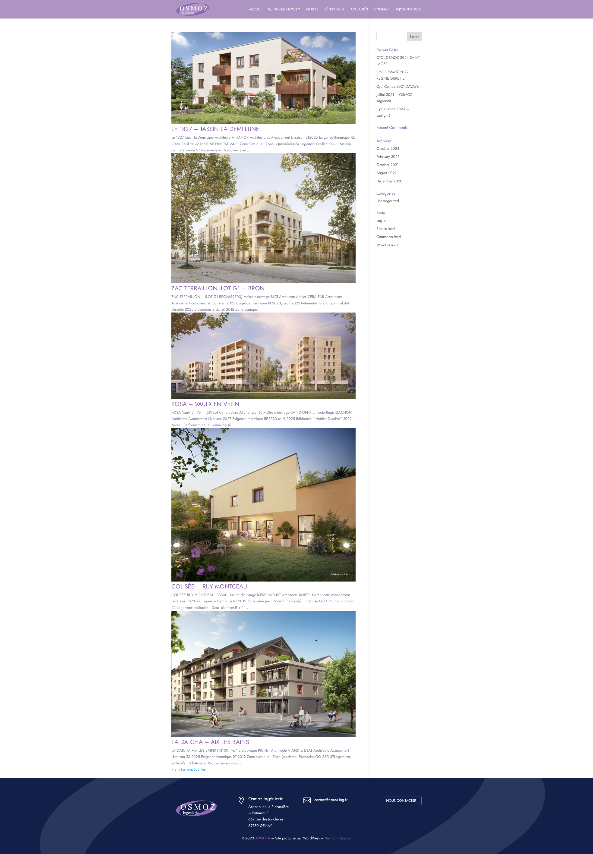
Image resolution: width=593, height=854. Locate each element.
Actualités (359, 10)
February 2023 (388, 156)
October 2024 (387, 148)
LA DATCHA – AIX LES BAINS (210, 742)
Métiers (312, 10)
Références (334, 10)
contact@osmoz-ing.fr (330, 799)
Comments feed (388, 236)
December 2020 (389, 181)
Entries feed (385, 228)
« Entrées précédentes (188, 769)
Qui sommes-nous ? (284, 10)
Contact (381, 10)
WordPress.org (388, 245)
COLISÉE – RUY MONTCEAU (209, 586)
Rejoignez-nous (408, 10)
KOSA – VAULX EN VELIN (205, 404)
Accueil (255, 10)
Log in (381, 220)
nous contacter (401, 800)
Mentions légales (338, 838)
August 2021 (386, 172)
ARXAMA (262, 838)
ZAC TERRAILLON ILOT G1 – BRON (218, 288)
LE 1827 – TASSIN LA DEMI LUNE (215, 129)
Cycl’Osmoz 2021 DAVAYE (397, 86)
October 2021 (387, 164)
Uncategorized (387, 200)
